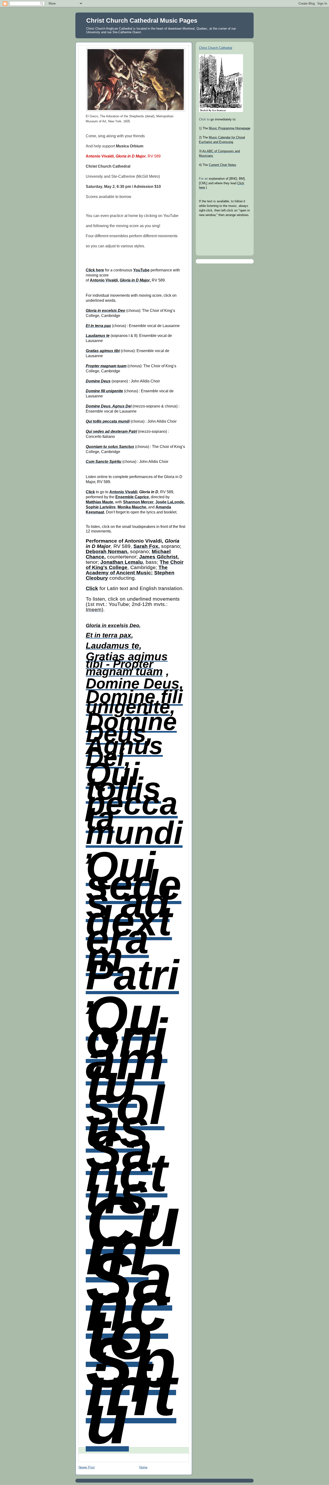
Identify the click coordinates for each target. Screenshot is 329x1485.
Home (143, 1467)
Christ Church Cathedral (215, 48)
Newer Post (87, 1467)
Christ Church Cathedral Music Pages (141, 20)
